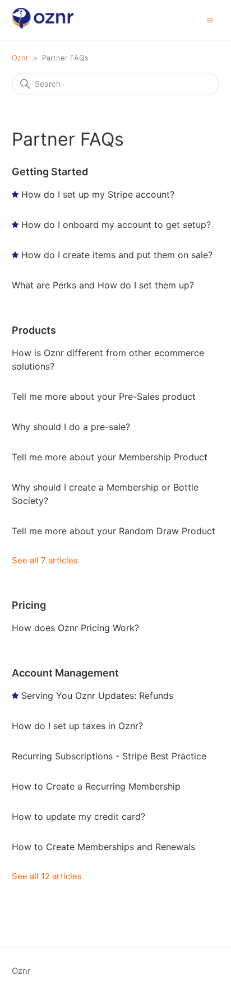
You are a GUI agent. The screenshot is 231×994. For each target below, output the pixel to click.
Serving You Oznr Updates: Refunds (97, 695)
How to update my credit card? (78, 816)
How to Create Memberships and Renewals (103, 846)
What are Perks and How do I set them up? (103, 285)
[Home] (43, 25)
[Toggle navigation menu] (210, 19)
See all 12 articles (47, 876)
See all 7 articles (45, 560)
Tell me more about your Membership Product (109, 457)
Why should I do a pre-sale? (71, 426)
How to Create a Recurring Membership (96, 786)
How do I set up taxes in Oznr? (77, 725)
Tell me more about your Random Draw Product (113, 530)
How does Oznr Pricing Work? (75, 627)
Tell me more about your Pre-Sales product (104, 396)
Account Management (65, 673)
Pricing (29, 605)
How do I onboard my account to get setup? (116, 224)
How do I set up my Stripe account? (97, 194)
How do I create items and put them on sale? (116, 254)
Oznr (20, 57)
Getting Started (50, 172)
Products (34, 330)
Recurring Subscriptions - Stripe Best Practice (109, 756)
